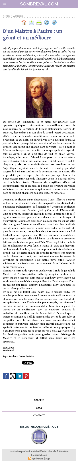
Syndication (37, 458)
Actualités (18, 16)
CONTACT (39, 415)
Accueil (6, 16)
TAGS (39, 407)
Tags (47, 458)
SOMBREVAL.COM (39, 3)
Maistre (30, 356)
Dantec (22, 356)
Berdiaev (13, 356)
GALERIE (39, 400)
